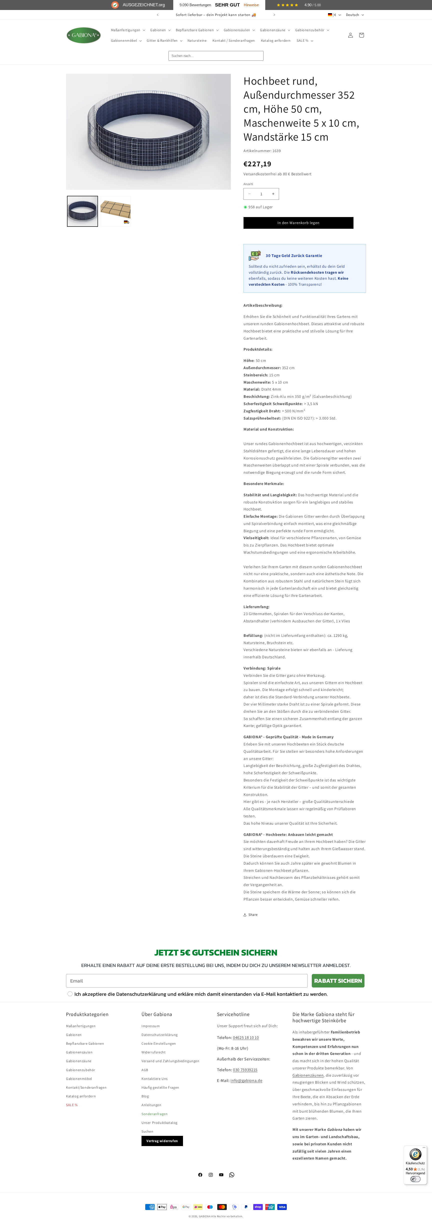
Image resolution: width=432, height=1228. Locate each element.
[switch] (415, 1179)
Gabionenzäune (79, 1061)
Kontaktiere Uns (155, 1078)
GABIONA (205, 1216)
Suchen (148, 1131)
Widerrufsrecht (154, 1052)
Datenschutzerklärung (160, 1034)
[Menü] (424, 1149)
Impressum (151, 1026)
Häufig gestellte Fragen (160, 1087)
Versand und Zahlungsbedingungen (171, 1061)
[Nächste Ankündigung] (274, 14)
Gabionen (74, 1034)
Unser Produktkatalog (160, 1122)
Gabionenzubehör (80, 1070)
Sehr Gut (227, 4)
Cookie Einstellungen (159, 1043)
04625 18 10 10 (246, 1037)
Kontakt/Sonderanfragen (86, 1087)
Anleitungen (152, 1105)
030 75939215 (245, 1069)
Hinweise (251, 5)
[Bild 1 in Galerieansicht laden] (82, 211)
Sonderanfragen (155, 1114)
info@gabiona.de (246, 1080)
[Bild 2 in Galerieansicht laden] (115, 211)
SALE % (72, 1105)
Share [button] (253, 914)
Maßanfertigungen (81, 1026)
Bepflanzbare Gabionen (85, 1043)
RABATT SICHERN (338, 980)
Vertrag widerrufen (162, 1141)
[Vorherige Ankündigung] (157, 14)
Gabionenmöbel (79, 1078)
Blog (145, 1096)
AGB (145, 1070)
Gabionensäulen (79, 1052)
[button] (128, 30)
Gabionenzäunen (308, 1075)
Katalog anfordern (81, 1096)
